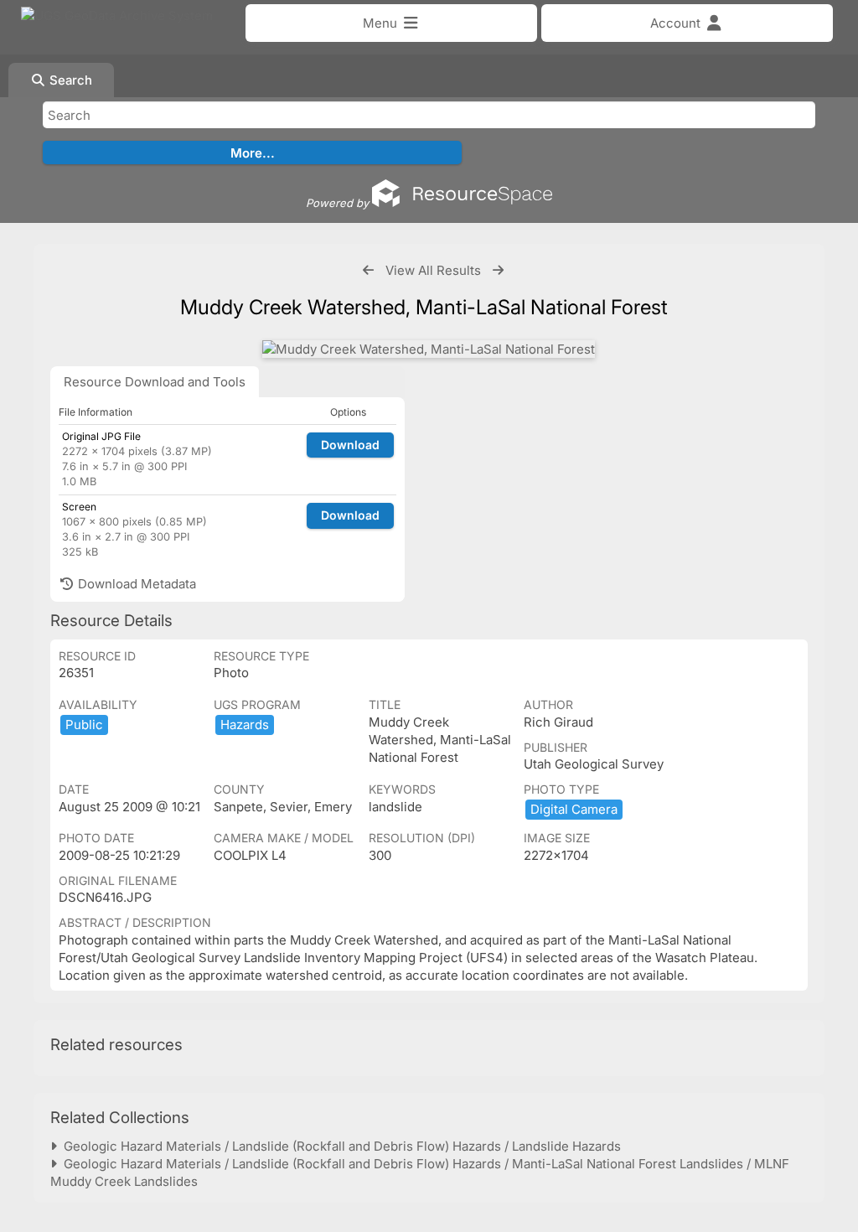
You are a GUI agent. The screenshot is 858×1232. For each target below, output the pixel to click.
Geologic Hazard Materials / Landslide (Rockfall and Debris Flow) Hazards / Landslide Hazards (339, 1146)
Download (350, 444)
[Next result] (498, 270)
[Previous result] (368, 270)
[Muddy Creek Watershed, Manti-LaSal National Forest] (428, 349)
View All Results (433, 270)
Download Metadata (135, 584)
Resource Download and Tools (155, 382)
